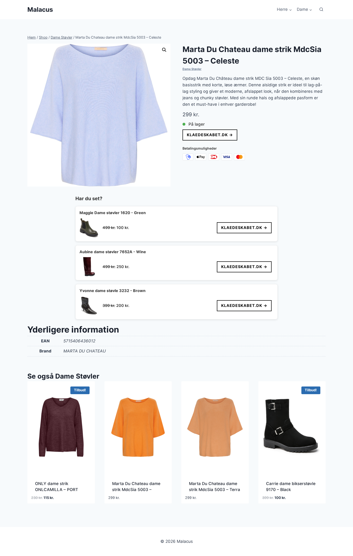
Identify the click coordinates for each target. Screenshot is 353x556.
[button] (164, 50)
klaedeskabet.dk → (210, 134)
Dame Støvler (192, 69)
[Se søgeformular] (321, 9)
